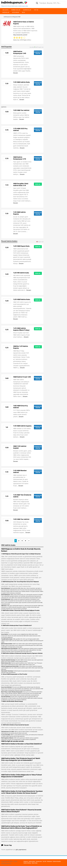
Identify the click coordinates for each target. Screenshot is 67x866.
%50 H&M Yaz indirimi (21, 110)
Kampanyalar (27, 10)
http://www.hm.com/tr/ (20, 35)
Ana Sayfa (5, 10)
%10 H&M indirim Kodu (21, 82)
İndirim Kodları (32, 861)
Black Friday (35, 862)
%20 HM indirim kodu (21, 273)
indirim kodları (15, 10)
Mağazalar (5, 12)
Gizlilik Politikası (27, 862)
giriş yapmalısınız (21, 849)
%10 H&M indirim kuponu (22, 426)
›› (28, 540)
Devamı (15, 73)
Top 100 (36, 10)
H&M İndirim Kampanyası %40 (19, 52)
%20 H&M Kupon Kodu (21, 246)
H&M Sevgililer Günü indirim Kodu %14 (20, 184)
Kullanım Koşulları (57, 861)
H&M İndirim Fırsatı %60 (22, 377)
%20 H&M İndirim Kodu (21, 299)
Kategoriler (15, 12)
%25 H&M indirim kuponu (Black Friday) (21, 329)
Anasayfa (26, 861)
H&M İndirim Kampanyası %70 (19, 158)
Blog (23, 12)
